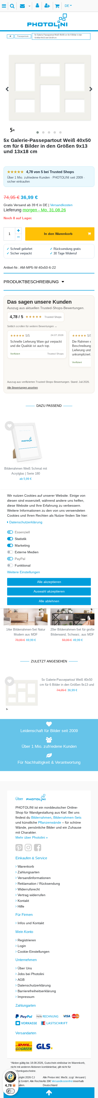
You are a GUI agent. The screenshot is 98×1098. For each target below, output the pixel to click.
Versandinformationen (34, 878)
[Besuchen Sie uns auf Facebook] (38, 849)
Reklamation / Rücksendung (39, 883)
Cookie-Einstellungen (33, 951)
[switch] (10, 1091)
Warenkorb (26, 866)
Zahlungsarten (28, 872)
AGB (21, 979)
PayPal (20, 558)
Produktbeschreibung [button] (32, 281)
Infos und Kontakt (31, 923)
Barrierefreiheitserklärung (37, 991)
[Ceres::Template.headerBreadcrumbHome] (10, 36)
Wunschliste (9, 430)
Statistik (20, 538)
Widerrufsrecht (29, 889)
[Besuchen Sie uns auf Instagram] (29, 849)
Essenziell (22, 532)
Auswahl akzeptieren (49, 591)
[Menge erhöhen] (18, 230)
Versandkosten (61, 205)
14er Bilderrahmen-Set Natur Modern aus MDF (25, 632)
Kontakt (23, 901)
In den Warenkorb (58, 234)
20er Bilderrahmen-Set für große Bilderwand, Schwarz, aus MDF (72, 632)
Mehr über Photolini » (31, 837)
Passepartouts (23, 36)
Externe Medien (27, 552)
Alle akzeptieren (49, 581)
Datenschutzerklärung (34, 985)
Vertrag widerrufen (31, 895)
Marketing (22, 545)
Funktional (22, 565)
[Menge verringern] (18, 237)
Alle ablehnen (49, 601)
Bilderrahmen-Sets (67, 817)
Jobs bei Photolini (31, 974)
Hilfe (21, 906)
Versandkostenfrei (62, 1081)
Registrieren (27, 940)
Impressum (26, 997)
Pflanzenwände (50, 822)
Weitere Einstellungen (23, 572)
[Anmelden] (38, 6)
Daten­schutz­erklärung (25, 522)
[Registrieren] (48, 6)
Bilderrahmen (41, 817)
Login (22, 946)
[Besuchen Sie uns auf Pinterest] (19, 849)
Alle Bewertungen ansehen (22, 387)
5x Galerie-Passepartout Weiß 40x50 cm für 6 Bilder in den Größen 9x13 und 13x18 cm (67, 683)
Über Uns (25, 968)
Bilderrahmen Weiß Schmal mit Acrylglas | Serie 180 (25, 471)
